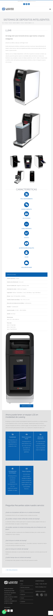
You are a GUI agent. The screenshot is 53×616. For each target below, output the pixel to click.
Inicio (22, 583)
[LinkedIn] (11, 610)
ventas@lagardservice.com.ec (30, 1)
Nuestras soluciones (25, 587)
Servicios (22, 591)
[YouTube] (8, 610)
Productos (23, 594)
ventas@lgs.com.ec (42, 587)
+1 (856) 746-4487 (43, 583)
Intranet (22, 598)
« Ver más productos (11, 570)
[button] (4, 612)
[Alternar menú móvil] (50, 9)
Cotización (23, 601)
